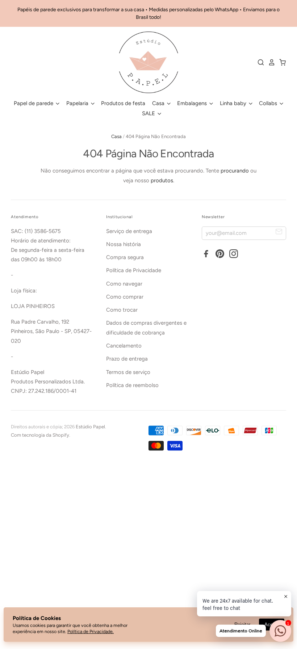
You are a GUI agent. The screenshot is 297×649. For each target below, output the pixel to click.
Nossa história (123, 244)
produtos (162, 180)
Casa (159, 103)
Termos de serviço (128, 372)
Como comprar (124, 297)
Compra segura (125, 257)
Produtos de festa (123, 103)
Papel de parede (34, 103)
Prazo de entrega (127, 358)
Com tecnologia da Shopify (40, 435)
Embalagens (192, 103)
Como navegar (124, 283)
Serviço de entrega (129, 231)
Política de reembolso (132, 385)
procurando (235, 170)
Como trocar (122, 310)
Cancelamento (124, 345)
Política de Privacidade (133, 270)
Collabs (269, 103)
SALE (149, 113)
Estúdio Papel (90, 426)
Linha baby (234, 103)
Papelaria (78, 103)
